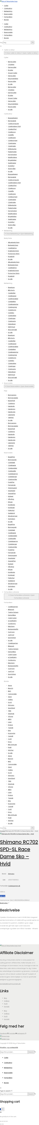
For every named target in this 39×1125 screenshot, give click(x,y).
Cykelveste (12, 321)
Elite (9, 731)
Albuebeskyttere (13, 242)
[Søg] (32, 42)
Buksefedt (11, 401)
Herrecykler (12, 76)
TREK (9, 711)
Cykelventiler (12, 479)
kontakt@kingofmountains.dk (10, 984)
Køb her (2, 896)
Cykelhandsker (13, 299)
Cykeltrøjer (12, 318)
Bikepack (11, 610)
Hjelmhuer (11, 327)
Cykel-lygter (12, 618)
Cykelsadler (12, 471)
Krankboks (11, 505)
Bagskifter (11, 457)
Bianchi (10, 688)
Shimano (11, 705)
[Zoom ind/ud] (1, 1121)
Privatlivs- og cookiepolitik (9, 1047)
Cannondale (12, 694)
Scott (10, 702)
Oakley (10, 700)
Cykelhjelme (12, 248)
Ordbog (6, 1001)
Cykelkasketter (13, 304)
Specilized (11, 708)
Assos (10, 686)
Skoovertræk (12, 330)
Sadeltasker (12, 163)
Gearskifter (12, 494)
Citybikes (11, 65)
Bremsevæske (13, 398)
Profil (5, 1004)
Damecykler (12, 67)
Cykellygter (12, 138)
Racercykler (12, 81)
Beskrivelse (4, 903)
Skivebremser (12, 516)
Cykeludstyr (8, 8)
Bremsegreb (12, 460)
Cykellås (11, 135)
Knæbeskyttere (13, 251)
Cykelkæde (12, 465)
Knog (10, 742)
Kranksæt (11, 508)
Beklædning (8, 11)
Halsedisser (12, 324)
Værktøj (11, 418)
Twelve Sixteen (13, 612)
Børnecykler (12, 62)
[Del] (5, 1121)
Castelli (10, 736)
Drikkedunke (12, 149)
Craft (10, 739)
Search (31, 1052)
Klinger (10, 502)
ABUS (9, 719)
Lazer (10, 722)
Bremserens (12, 395)
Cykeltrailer (12, 146)
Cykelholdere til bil (14, 126)
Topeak (10, 728)
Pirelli (9, 747)
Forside (2, 831)
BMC (9, 691)
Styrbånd (11, 166)
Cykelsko (11, 313)
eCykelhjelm (12, 621)
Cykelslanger (12, 477)
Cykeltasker (12, 143)
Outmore (11, 632)
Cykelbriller (12, 293)
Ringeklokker (12, 160)
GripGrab (11, 714)
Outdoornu (12, 624)
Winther (11, 750)
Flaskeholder (12, 152)
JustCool (11, 635)
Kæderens (11, 409)
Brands (6, 20)
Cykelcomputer (13, 124)
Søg (1, 43)
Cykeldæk (11, 463)
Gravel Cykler (12, 73)
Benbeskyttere (13, 245)
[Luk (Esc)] (7, 1121)
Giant (10, 697)
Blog (5, 998)
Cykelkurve (12, 132)
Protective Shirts (13, 254)
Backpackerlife (13, 629)
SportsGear (12, 638)
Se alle (10, 84)
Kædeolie (11, 406)
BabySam (11, 626)
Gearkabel (11, 491)
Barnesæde (12, 121)
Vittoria (10, 716)
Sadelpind (11, 513)
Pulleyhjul (11, 510)
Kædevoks (11, 412)
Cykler (6, 6)
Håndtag (11, 499)
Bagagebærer (13, 118)
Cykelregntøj (12, 307)
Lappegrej (11, 415)
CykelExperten (13, 607)
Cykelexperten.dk (14, 886)
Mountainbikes (13, 79)
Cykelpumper (12, 141)
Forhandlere (8, 17)
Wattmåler (12, 169)
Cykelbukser (12, 296)
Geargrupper (12, 488)
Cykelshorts (12, 310)
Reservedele (8, 14)
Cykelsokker (12, 316)
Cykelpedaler (12, 468)
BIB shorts (11, 290)
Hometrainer (12, 155)
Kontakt (6, 1007)
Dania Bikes (12, 615)
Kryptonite (11, 733)
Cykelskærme (13, 474)
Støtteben (11, 519)
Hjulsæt (10, 496)
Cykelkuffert (12, 129)
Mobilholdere (12, 157)
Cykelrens (11, 403)
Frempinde (12, 485)
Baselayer (11, 287)
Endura (10, 725)
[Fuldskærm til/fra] (3, 1121)
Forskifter (11, 482)
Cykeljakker (12, 302)
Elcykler (10, 70)
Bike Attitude (12, 745)
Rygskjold (11, 257)
